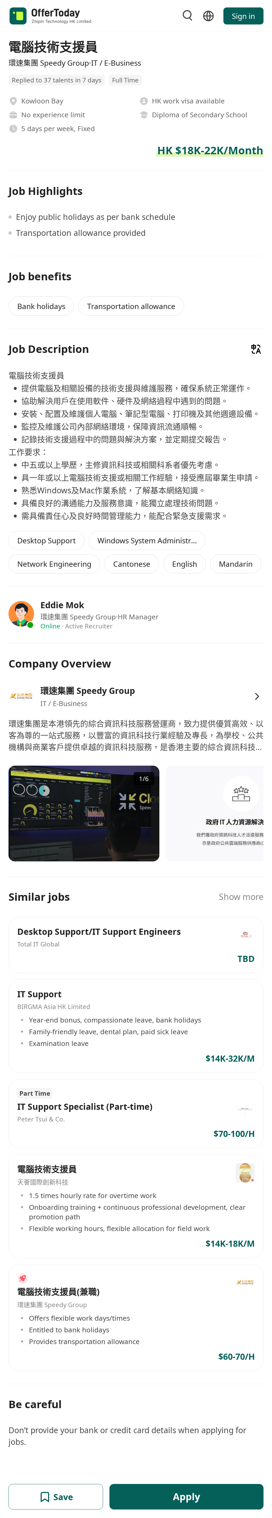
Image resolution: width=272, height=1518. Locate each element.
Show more (241, 896)
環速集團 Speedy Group (87, 690)
